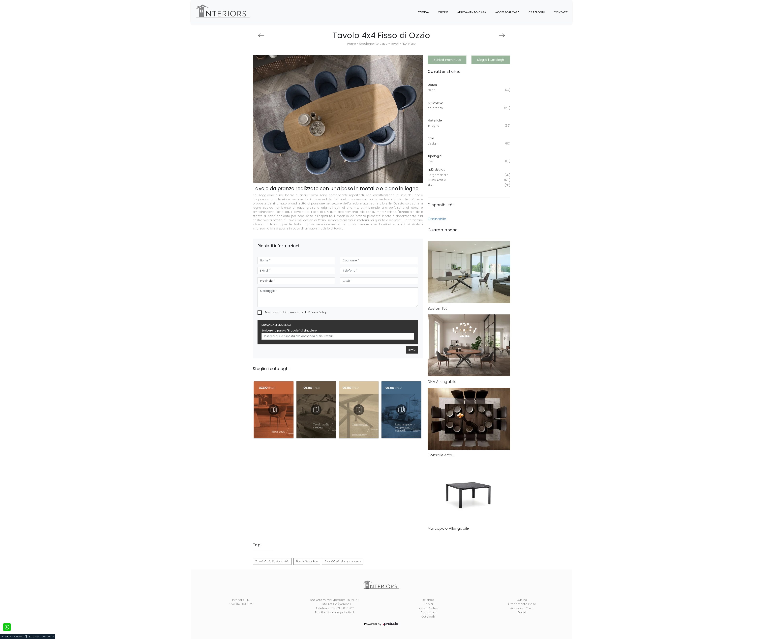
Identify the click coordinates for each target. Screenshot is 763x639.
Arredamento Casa (471, 12)
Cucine (443, 12)
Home (351, 44)
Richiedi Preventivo (447, 60)
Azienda (423, 12)
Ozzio (468, 90)
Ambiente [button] (435, 102)
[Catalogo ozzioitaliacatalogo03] (401, 409)
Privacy (6, 636)
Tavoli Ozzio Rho (307, 561)
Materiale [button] (435, 120)
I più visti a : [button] (436, 169)
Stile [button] (431, 138)
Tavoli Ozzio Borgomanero (342, 561)
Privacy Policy (317, 312)
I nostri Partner (428, 608)
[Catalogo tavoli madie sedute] (316, 409)
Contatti (561, 12)
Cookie (19, 636)
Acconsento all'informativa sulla (295, 312)
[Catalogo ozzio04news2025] (273, 409)
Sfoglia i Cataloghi (491, 60)
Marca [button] (432, 85)
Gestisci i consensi (41, 636)
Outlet (521, 612)
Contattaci (428, 612)
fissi (468, 161)
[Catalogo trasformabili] (359, 409)
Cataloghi (537, 12)
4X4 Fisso (409, 44)
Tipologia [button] (435, 156)
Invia (411, 349)
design (468, 144)
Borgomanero (468, 175)
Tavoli (395, 44)
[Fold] (261, 35)
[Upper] (501, 35)
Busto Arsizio (468, 180)
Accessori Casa (507, 12)
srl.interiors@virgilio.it (339, 612)
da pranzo (468, 108)
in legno (468, 126)
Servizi (428, 604)
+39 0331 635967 (342, 608)
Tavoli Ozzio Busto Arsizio (272, 561)
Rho (468, 185)
